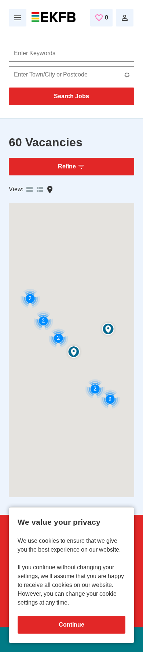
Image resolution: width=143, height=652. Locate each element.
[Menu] (17, 17)
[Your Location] (127, 74)
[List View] (29, 189)
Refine (67, 166)
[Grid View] (39, 189)
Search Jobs (71, 96)
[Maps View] (49, 189)
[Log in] (124, 17)
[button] (108, 329)
